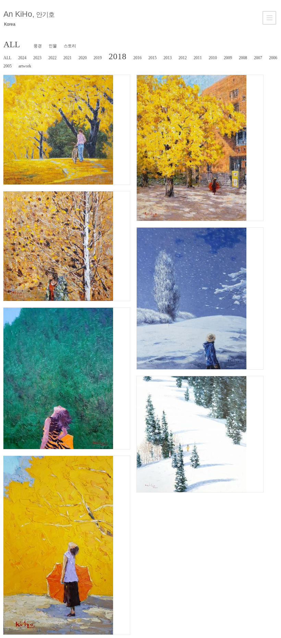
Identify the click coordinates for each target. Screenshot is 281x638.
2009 (228, 57)
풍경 (38, 45)
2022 (52, 57)
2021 (67, 57)
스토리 (70, 45)
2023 (37, 57)
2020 (82, 57)
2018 (117, 56)
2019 (98, 57)
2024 (22, 57)
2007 (258, 57)
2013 (167, 57)
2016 (137, 57)
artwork (25, 66)
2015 (152, 57)
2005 (7, 66)
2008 (243, 57)
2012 (183, 57)
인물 (53, 45)
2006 (273, 57)
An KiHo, (28, 14)
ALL (11, 44)
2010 (213, 57)
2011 (198, 57)
